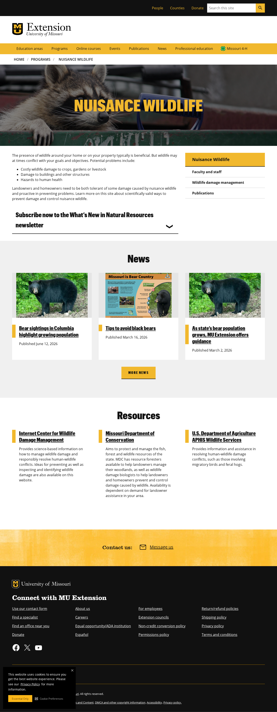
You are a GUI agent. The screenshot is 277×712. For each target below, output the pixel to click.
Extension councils (153, 617)
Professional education (194, 48)
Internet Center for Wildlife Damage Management (47, 436)
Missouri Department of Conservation (130, 436)
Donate (198, 8)
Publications (139, 48)
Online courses (88, 48)
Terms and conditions (219, 634)
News (162, 48)
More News (138, 372)
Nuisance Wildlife (76, 59)
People (157, 8)
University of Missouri (46, 584)
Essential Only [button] (20, 699)
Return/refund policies (220, 608)
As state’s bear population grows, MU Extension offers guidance (220, 334)
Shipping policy (214, 617)
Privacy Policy (30, 684)
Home (19, 59)
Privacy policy (213, 626)
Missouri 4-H (237, 48)
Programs (60, 48)
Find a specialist (25, 617)
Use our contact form (29, 608)
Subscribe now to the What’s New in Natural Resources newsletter (84, 219)
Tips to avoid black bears (131, 328)
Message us (161, 547)
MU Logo (15, 584)
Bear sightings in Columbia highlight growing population (49, 331)
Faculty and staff (206, 171)
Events (115, 48)
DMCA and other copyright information (120, 702)
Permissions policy (153, 634)
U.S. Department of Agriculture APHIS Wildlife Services (224, 436)
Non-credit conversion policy (161, 626)
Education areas (29, 48)
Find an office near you (30, 626)
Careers (81, 617)
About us (82, 608)
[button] (49, 698)
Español (81, 634)
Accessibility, (155, 702)
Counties (177, 8)
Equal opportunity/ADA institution (103, 626)
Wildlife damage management (218, 182)
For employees (150, 608)
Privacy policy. (172, 702)
